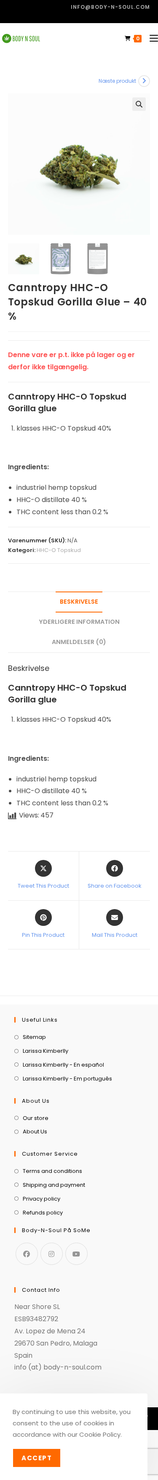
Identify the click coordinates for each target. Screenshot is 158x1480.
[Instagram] (51, 1254)
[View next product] (144, 81)
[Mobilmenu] (150, 38)
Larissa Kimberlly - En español (63, 1065)
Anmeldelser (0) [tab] (79, 642)
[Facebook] (27, 1254)
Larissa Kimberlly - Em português (67, 1079)
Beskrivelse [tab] (79, 601)
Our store (35, 1118)
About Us (35, 1132)
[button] (139, 104)
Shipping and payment (54, 1185)
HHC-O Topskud (59, 550)
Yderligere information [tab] (79, 622)
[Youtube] (76, 1254)
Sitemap (34, 1037)
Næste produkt (117, 80)
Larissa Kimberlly (45, 1051)
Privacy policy (41, 1199)
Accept (36, 1458)
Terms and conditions (52, 1171)
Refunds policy (43, 1213)
